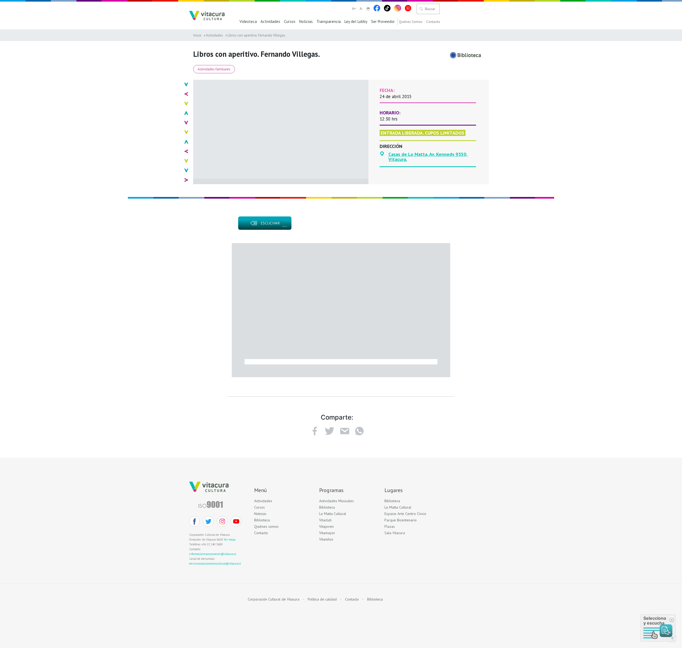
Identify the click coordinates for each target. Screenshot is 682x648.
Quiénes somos (266, 526)
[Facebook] (377, 8)
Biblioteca (262, 520)
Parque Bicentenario (400, 520)
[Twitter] (208, 521)
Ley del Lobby (355, 21)
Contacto (433, 22)
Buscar (430, 8)
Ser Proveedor (383, 21)
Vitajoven (326, 526)
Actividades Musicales (336, 501)
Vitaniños (326, 539)
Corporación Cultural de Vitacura (273, 599)
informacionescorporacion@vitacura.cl (212, 554)
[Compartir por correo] (344, 431)
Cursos (289, 21)
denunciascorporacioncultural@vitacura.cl (215, 563)
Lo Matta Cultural (332, 514)
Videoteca (248, 21)
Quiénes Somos (411, 22)
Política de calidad (322, 599)
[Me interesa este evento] (329, 431)
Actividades (270, 21)
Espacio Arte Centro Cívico (405, 514)
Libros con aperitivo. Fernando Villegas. (257, 35)
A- (361, 8)
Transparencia (328, 21)
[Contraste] (368, 8)
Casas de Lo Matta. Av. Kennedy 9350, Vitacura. (428, 157)
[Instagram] (397, 8)
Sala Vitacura (394, 533)
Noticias (306, 21)
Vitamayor (327, 533)
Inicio (197, 35)
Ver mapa (230, 539)
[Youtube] (408, 8)
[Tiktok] (387, 8)
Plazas (389, 526)
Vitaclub (325, 520)
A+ (354, 8)
